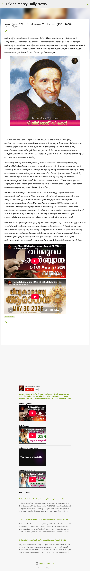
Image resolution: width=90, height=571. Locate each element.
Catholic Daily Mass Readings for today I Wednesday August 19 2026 (43, 519)
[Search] (87, 3)
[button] (5, 31)
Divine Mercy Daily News (26, 4)
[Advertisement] (45, 363)
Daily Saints (9, 316)
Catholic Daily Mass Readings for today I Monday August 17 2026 (42, 499)
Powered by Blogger (46, 563)
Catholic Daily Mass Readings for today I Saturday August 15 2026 (42, 540)
